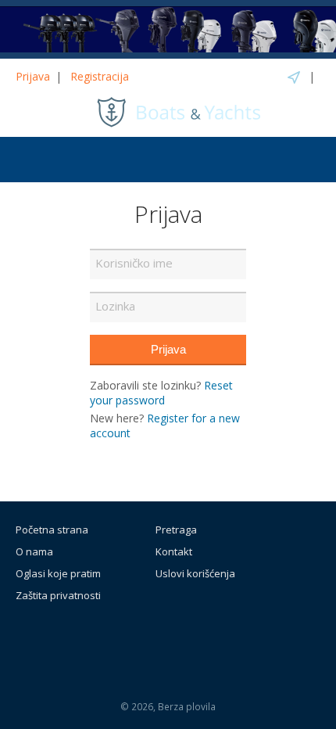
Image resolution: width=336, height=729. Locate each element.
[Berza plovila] (179, 110)
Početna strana (52, 530)
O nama (34, 551)
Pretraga (176, 530)
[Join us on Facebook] (175, 638)
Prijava (33, 76)
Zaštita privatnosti (58, 595)
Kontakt (173, 551)
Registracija (99, 76)
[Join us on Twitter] (210, 638)
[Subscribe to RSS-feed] (133, 638)
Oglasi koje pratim (58, 573)
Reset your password (161, 393)
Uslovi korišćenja (195, 573)
